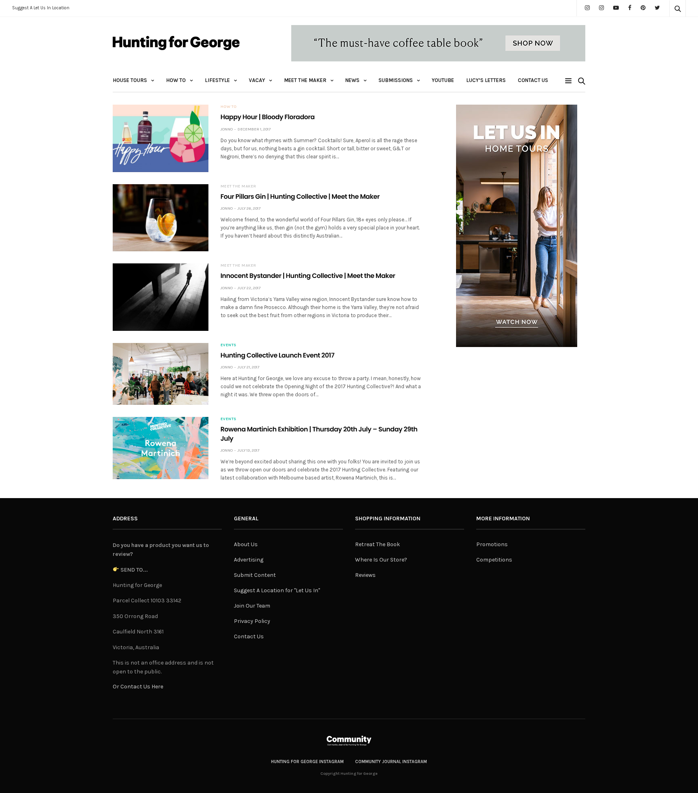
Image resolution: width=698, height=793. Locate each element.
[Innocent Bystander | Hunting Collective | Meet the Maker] (160, 296)
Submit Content (255, 575)
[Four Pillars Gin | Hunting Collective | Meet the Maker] (160, 217)
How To (176, 80)
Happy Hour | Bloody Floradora (268, 117)
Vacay (257, 80)
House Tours (130, 80)
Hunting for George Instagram (307, 761)
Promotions (492, 544)
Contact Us (533, 80)
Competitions (494, 559)
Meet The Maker (305, 80)
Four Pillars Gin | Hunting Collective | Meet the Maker (300, 196)
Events (229, 345)
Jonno (227, 129)
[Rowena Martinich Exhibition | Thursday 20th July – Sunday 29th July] (160, 448)
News (352, 80)
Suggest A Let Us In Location (40, 8)
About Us (246, 544)
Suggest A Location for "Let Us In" (277, 590)
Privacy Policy (252, 621)
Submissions (395, 80)
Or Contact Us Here (138, 686)
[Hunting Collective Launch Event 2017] (160, 374)
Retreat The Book (377, 544)
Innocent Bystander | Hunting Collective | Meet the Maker (308, 275)
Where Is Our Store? (381, 559)
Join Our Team (252, 605)
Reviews (365, 575)
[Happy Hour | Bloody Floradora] (160, 138)
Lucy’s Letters (486, 80)
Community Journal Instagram (391, 761)
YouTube (443, 80)
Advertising (248, 559)
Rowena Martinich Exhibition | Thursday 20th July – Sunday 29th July (319, 434)
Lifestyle (217, 80)
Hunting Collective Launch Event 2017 (277, 355)
